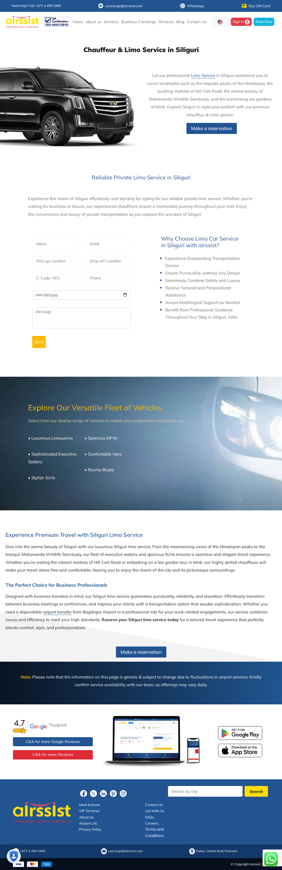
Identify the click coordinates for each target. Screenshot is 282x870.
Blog (180, 21)
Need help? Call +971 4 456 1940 (36, 6)
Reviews (166, 21)
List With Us (154, 811)
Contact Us (197, 21)
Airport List (88, 823)
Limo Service (203, 75)
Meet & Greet (89, 804)
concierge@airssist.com (124, 6)
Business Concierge (138, 21)
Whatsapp (195, 6)
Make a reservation (211, 128)
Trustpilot (58, 725)
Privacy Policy (90, 829)
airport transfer (57, 612)
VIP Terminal (89, 811)
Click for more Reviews (52, 754)
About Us (86, 817)
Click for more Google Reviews (53, 741)
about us (93, 21)
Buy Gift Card (259, 6)
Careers (151, 823)
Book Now (264, 21)
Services (111, 21)
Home (78, 21)
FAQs (149, 817)
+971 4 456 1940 (32, 851)
